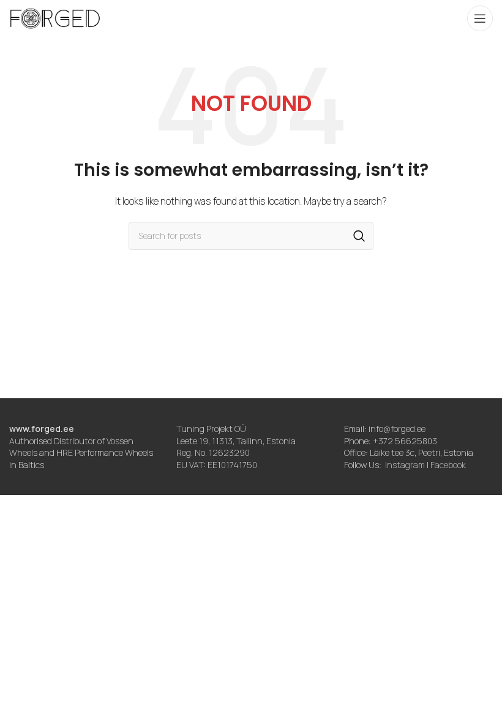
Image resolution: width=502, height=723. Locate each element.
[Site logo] (55, 17)
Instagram (405, 465)
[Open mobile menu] (480, 18)
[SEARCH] (359, 236)
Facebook (448, 465)
